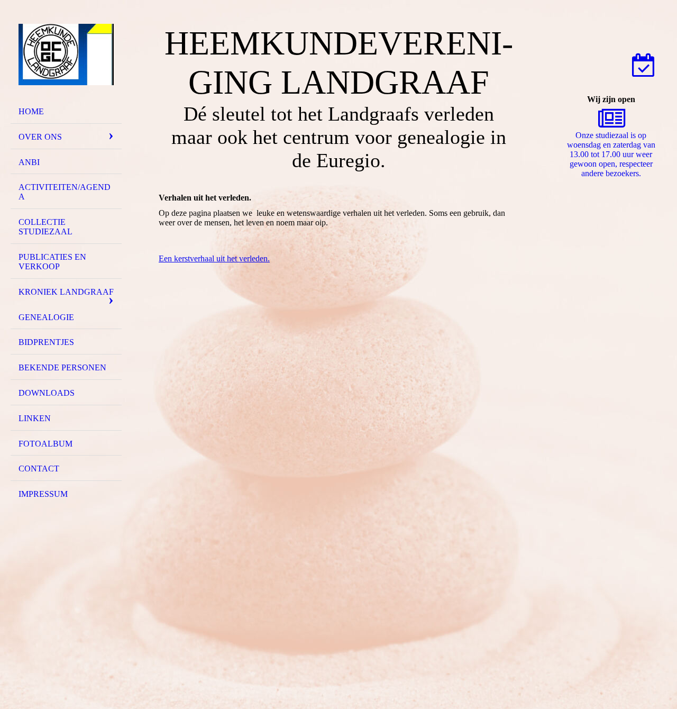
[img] (66, 54)
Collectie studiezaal (45, 226)
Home (31, 111)
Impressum (43, 493)
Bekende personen (62, 367)
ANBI (29, 162)
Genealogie (46, 317)
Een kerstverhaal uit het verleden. (214, 258)
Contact (39, 468)
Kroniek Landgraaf (66, 291)
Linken (35, 418)
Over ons (40, 136)
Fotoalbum (45, 443)
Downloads (47, 392)
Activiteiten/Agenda (65, 192)
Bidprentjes (46, 342)
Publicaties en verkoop (52, 261)
